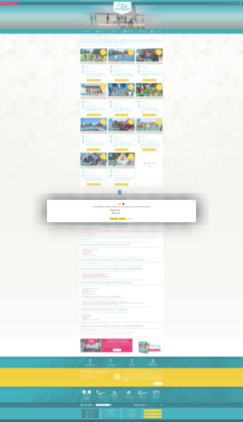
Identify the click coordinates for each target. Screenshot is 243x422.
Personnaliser (130, 218)
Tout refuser (122, 218)
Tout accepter (113, 218)
